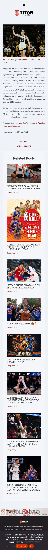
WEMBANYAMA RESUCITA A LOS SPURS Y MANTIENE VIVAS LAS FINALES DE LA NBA (23, 400)
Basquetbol (24, 60)
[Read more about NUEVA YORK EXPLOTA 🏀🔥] (24, 309)
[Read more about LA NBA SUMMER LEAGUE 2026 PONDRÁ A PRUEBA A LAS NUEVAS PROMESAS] (24, 220)
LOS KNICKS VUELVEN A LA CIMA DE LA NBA (21, 360)
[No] (45, 540)
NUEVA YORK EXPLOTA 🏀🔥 (22, 323)
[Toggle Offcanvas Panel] (24, 5)
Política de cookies (31, 542)
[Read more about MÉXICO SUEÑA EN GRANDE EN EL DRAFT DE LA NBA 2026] (24, 271)
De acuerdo (21, 546)
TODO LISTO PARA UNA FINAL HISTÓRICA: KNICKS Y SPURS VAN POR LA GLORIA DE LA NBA (23, 487)
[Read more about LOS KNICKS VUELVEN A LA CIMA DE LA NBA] (24, 345)
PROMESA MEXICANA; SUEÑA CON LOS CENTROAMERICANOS (23, 187)
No (31, 546)
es (17, 192)
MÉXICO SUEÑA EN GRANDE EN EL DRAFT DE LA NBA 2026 (23, 286)
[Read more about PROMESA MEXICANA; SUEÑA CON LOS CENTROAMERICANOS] (24, 173)
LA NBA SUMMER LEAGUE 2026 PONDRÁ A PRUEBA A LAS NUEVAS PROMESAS (23, 247)
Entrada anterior (24, 141)
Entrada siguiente (24, 146)
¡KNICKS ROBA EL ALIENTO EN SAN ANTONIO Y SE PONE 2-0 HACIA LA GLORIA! (22, 443)
